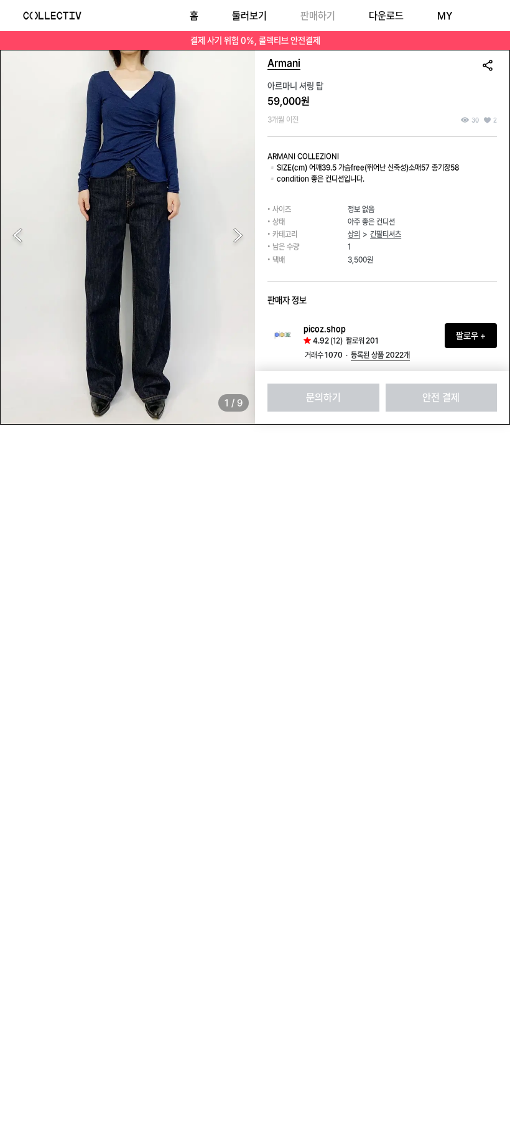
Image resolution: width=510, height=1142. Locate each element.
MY (444, 16)
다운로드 (386, 16)
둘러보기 (249, 16)
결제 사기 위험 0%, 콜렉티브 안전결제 (255, 40)
